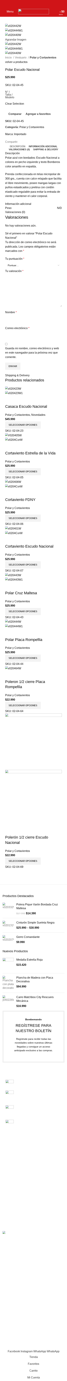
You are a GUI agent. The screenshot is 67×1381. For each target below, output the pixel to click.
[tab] (17, 146)
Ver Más (18, 399)
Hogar (6, 1215)
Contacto (8, 1160)
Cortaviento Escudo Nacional (29, 546)
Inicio (8, 57)
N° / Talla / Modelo (9, 95)
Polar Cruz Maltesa (21, 593)
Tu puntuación (14, 258)
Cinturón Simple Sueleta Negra (35, 922)
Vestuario (21, 57)
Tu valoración (14, 271)
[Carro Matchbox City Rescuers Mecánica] (8, 1001)
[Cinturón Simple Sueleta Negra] (8, 925)
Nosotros (8, 1153)
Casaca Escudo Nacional (26, 406)
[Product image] (14, 392)
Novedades (38, 414)
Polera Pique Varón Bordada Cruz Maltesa (37, 906)
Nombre (11, 312)
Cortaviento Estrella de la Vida (30, 453)
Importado (20, 134)
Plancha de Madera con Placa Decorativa (34, 979)
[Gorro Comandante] (8, 939)
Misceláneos (10, 1209)
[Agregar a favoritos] (28, 399)
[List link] (33, 1102)
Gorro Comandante (28, 936)
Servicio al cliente (13, 1166)
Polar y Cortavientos (43, 57)
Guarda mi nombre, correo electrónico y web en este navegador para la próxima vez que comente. (32, 352)
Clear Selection (14, 103)
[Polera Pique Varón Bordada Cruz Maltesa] (8, 909)
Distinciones (10, 1202)
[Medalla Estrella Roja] (8, 964)
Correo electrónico (17, 328)
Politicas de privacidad (16, 1172)
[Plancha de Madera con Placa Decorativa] (8, 983)
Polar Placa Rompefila (23, 640)
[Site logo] (33, 11)
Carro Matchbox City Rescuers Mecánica (35, 999)
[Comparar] (9, 399)
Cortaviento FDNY (20, 499)
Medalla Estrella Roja (29, 959)
